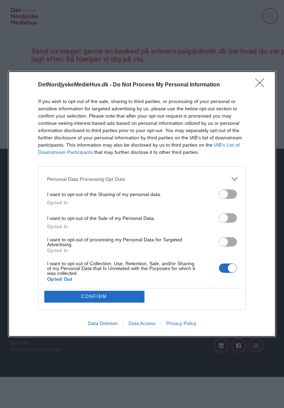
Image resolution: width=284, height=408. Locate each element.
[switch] (228, 194)
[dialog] (142, 204)
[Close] (261, 85)
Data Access (142, 323)
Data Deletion (103, 323)
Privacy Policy (181, 323)
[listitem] (142, 179)
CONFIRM (94, 296)
